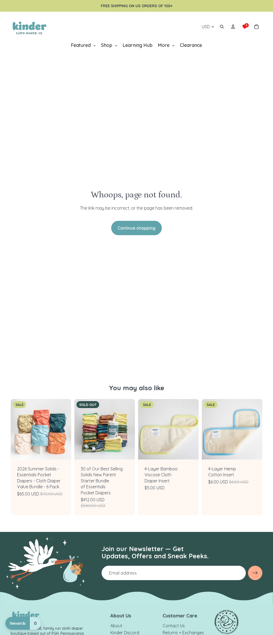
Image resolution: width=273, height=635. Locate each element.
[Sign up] (255, 573)
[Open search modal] (222, 26)
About (116, 625)
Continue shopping (136, 228)
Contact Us (174, 625)
